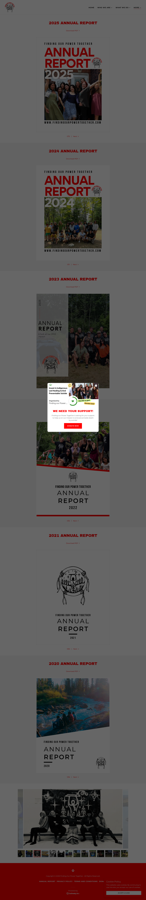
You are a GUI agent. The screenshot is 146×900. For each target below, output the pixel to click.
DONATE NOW (73, 426)
